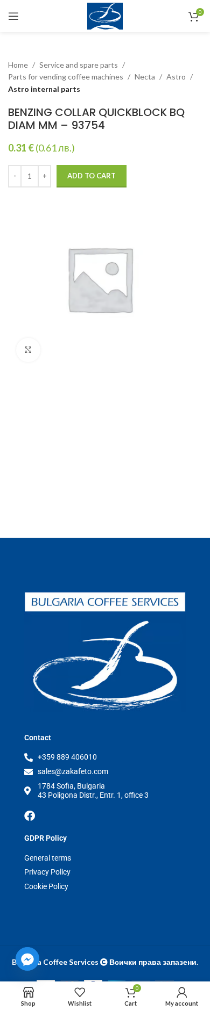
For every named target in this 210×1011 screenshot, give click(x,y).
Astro (176, 76)
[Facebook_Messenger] (27, 959)
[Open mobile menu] (13, 16)
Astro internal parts (44, 88)
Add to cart (91, 175)
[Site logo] (105, 15)
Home (18, 64)
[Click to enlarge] (28, 350)
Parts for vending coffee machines (65, 76)
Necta (145, 76)
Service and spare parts (78, 64)
